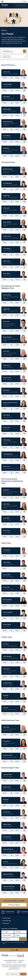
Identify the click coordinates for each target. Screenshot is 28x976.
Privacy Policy (21, 960)
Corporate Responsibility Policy (10, 960)
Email (17, 78)
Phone (4, 78)
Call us (25, 1)
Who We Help (7, 920)
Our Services (6, 918)
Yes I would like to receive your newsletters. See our (14, 943)
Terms (14, 962)
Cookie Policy (9, 962)
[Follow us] (17, 950)
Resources (6, 923)
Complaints (19, 962)
